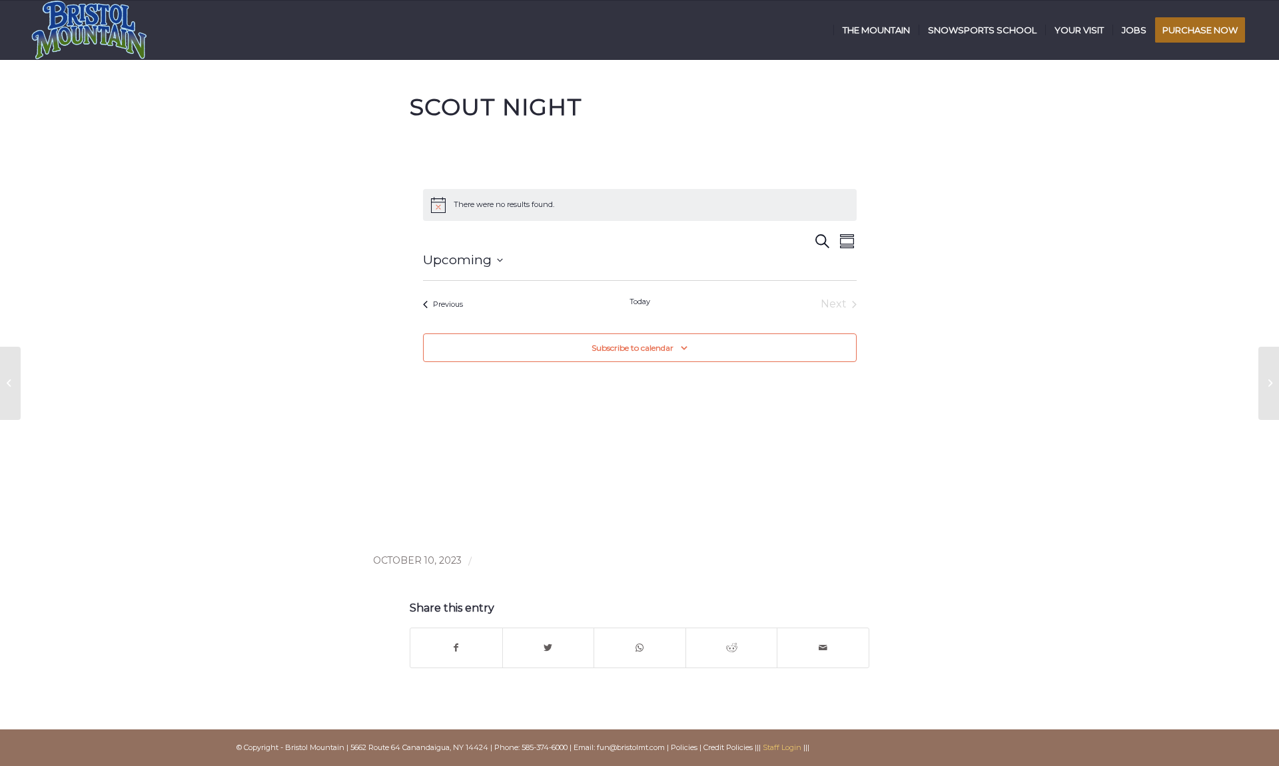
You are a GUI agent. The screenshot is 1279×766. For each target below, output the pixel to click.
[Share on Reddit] (731, 648)
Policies (684, 747)
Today (640, 301)
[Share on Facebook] (456, 648)
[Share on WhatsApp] (639, 648)
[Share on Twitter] (548, 648)
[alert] (640, 205)
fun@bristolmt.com (631, 747)
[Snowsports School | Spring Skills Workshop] (10, 383)
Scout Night (496, 107)
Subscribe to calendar (632, 348)
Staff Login (782, 747)
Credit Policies (728, 747)
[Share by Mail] (823, 648)
